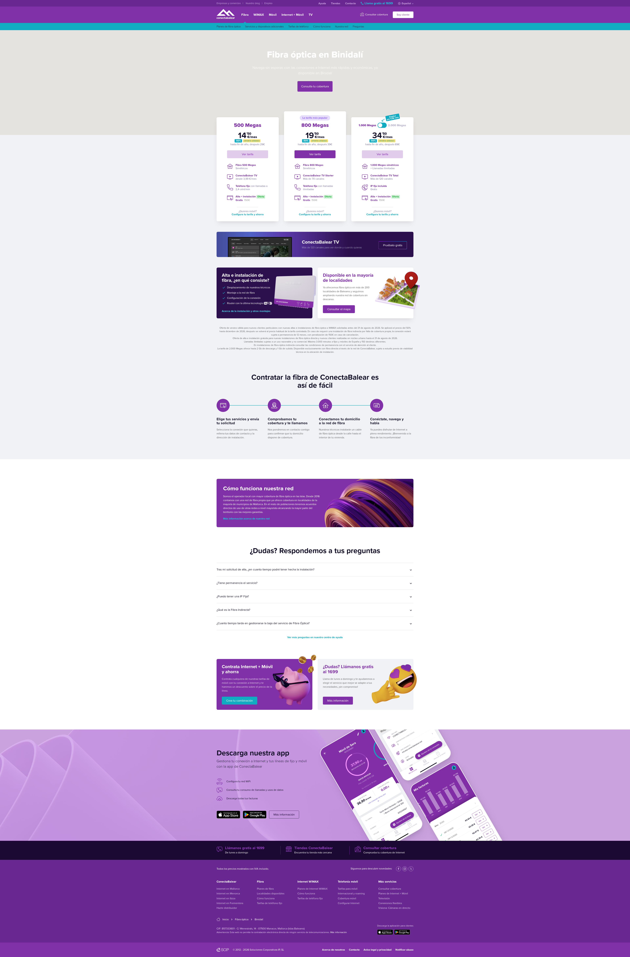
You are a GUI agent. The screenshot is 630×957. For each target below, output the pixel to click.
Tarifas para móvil (347, 888)
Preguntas (358, 26)
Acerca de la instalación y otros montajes (246, 311)
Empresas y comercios (229, 3)
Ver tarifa (247, 154)
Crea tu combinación (239, 700)
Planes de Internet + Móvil (393, 893)
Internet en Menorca (228, 893)
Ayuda (322, 3)
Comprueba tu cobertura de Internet (384, 850)
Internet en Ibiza (226, 898)
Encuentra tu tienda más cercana (313, 850)
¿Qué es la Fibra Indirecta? (233, 610)
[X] (411, 868)
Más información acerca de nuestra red (246, 518)
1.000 (367, 125)
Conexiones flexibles (390, 903)
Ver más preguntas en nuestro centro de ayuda (315, 637)
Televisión (384, 898)
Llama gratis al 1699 (379, 3)
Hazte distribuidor (227, 908)
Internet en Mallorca (228, 888)
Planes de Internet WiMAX (312, 888)
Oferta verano (252, 141)
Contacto (350, 3)
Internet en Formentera (230, 903)
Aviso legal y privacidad (377, 949)
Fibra (245, 15)
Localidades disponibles (270, 893)
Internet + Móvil (293, 15)
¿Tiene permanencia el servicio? (237, 583)
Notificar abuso (404, 949)
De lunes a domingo (244, 850)
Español (406, 3)
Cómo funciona (321, 26)
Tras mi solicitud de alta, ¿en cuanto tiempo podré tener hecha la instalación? (265, 569)
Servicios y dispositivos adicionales (264, 26)
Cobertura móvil (347, 898)
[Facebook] (398, 868)
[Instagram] (404, 868)
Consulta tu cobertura (315, 86)
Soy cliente (403, 14)
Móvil (273, 15)
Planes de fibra (265, 888)
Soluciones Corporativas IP (265, 949)
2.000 (397, 125)
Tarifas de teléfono (298, 26)
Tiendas (335, 3)
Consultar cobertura (376, 14)
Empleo (268, 3)
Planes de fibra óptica (229, 26)
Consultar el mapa (338, 309)
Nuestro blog (253, 3)
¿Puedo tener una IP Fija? (233, 596)
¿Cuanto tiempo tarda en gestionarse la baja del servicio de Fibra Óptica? (263, 623)
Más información (337, 700)
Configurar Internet (348, 903)
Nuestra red (341, 26)
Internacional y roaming (351, 893)
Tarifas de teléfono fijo (269, 903)
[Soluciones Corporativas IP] (223, 950)
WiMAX (258, 15)
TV (311, 15)
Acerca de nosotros (333, 949)
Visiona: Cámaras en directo (394, 908)
